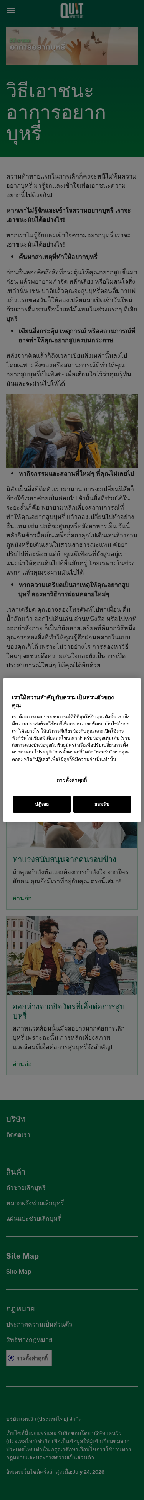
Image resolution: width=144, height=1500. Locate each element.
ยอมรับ (102, 804)
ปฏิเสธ (42, 804)
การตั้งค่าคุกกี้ (72, 780)
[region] (71, 750)
